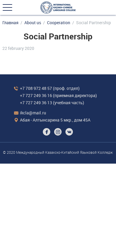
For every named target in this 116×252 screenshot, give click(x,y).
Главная (10, 22)
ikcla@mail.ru (33, 113)
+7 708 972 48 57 (36, 88)
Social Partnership (93, 22)
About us (32, 22)
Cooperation (58, 22)
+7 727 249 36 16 (36, 95)
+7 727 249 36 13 (36, 102)
